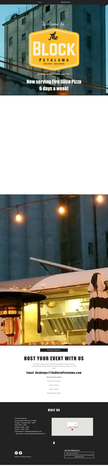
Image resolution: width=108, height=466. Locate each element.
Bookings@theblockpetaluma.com (35, 433)
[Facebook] (20, 453)
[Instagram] (16, 453)
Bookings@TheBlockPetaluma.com (58, 372)
